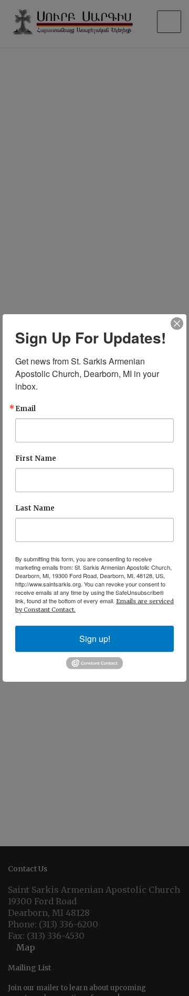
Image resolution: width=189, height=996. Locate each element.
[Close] (177, 323)
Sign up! (94, 639)
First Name (35, 458)
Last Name (35, 508)
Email (25, 408)
